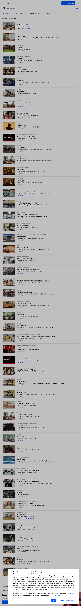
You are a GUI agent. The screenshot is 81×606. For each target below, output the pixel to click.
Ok (54, 600)
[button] (76, 572)
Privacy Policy (57, 595)
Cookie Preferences (66, 600)
